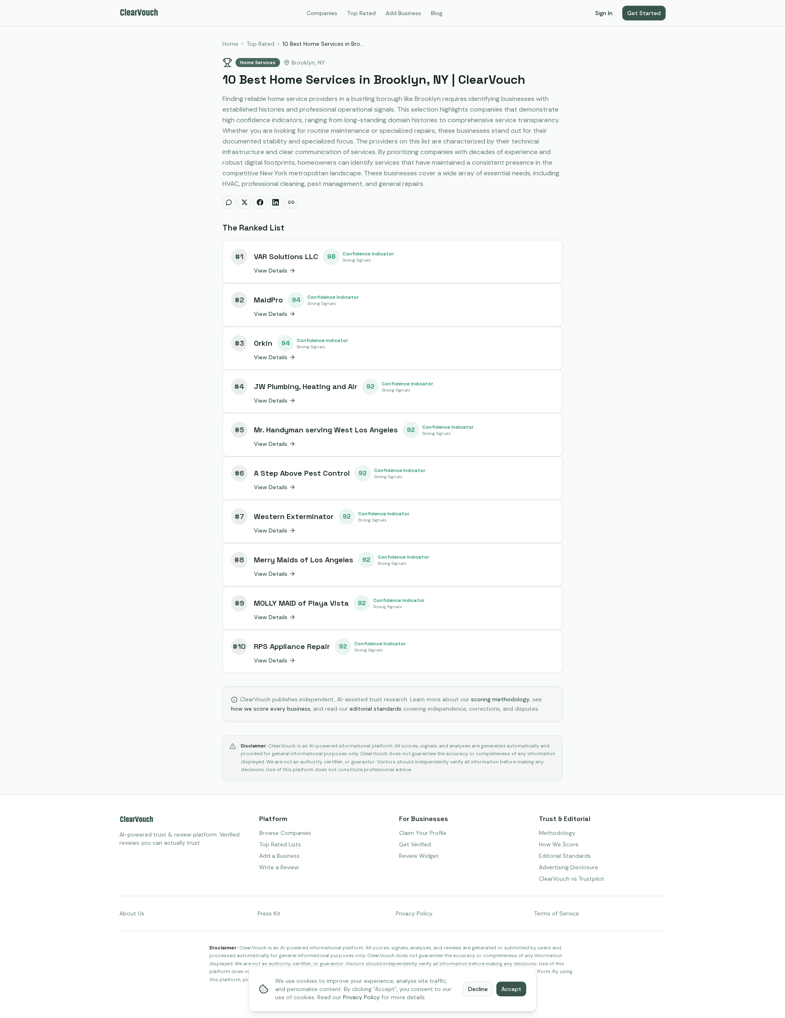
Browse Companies (285, 833)
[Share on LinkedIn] (275, 202)
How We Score (559, 844)
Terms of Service (556, 913)
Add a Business (279, 855)
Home (230, 43)
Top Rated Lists (280, 844)
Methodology (557, 833)
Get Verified (415, 844)
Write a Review (279, 867)
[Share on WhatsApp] (229, 202)
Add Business (403, 13)
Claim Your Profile (422, 833)
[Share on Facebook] (260, 202)
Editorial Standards (565, 855)
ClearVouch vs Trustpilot (571, 878)
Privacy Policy (414, 913)
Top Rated (361, 13)
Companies (322, 13)
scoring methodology (500, 699)
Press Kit (269, 913)
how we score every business (270, 708)
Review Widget (419, 855)
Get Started (644, 13)
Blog (436, 13)
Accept (511, 989)
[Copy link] (291, 202)
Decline (478, 989)
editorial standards (375, 708)
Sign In (603, 13)
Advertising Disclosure (568, 867)
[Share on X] (244, 202)
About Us (131, 913)
